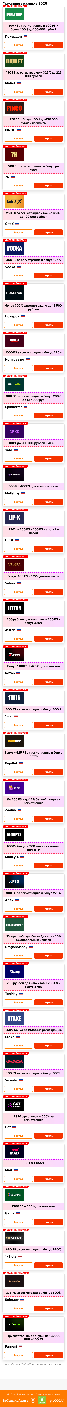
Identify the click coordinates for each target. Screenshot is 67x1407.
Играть (49, 45)
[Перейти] (15, 1400)
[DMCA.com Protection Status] (42, 1400)
